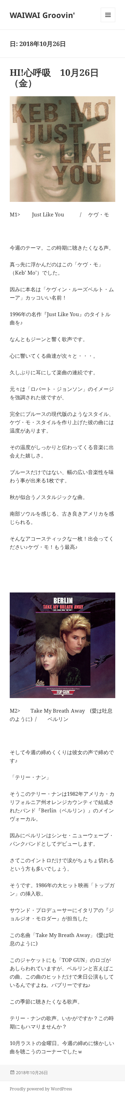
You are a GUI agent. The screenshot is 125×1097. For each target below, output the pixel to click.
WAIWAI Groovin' (42, 15)
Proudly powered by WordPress (41, 1089)
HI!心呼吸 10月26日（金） (54, 77)
